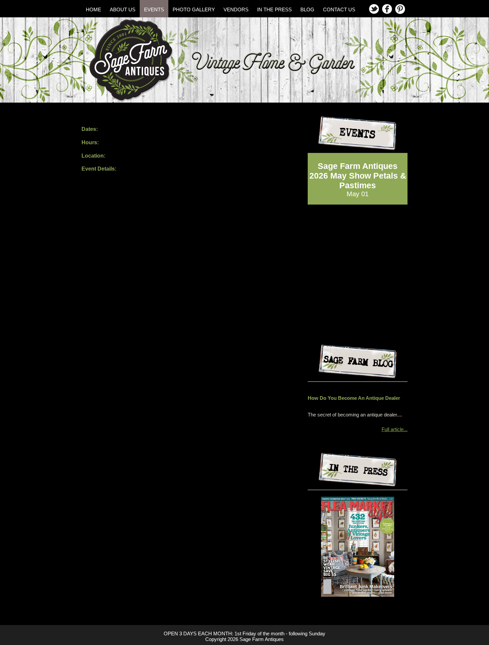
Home (93, 9)
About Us (122, 9)
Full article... (395, 429)
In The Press (274, 9)
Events (154, 9)
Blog (307, 9)
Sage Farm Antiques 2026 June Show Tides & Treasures (357, 175)
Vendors (236, 9)
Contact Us (339, 9)
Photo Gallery (194, 9)
